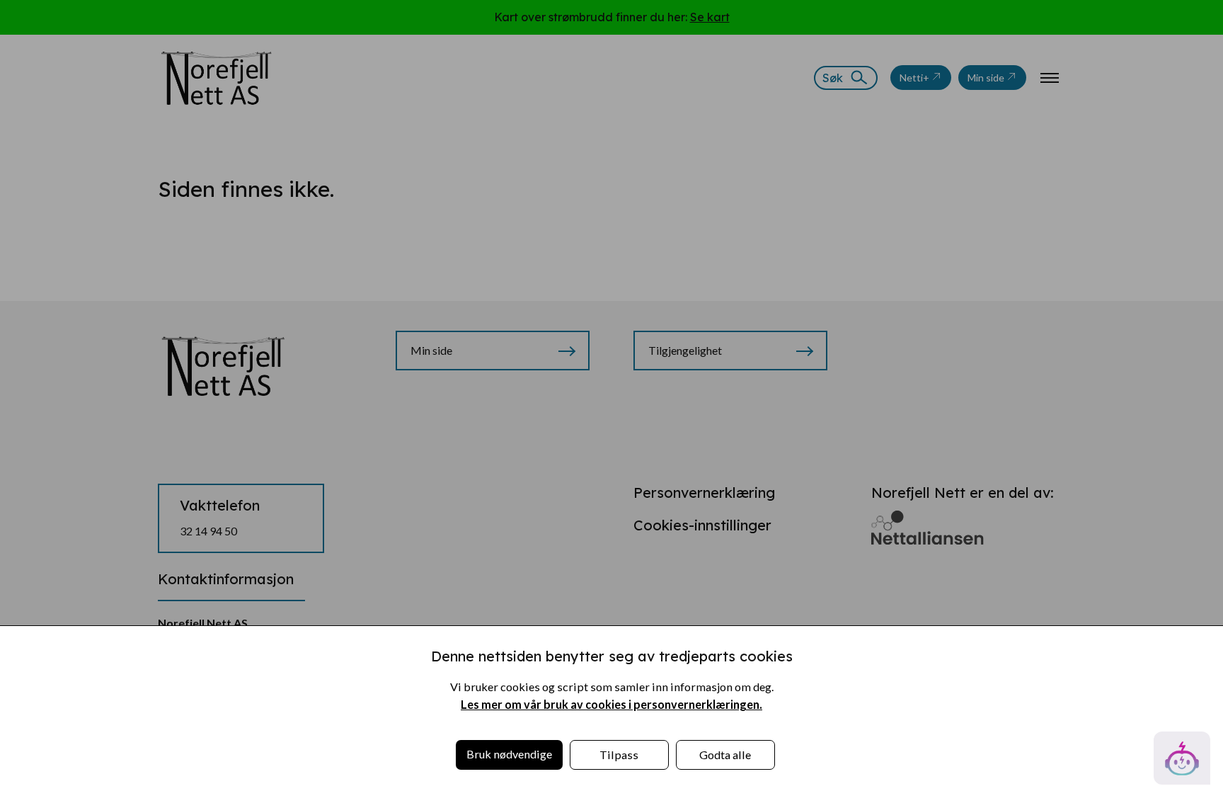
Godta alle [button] (725, 754)
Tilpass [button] (618, 754)
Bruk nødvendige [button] (509, 754)
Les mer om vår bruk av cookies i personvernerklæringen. (611, 704)
